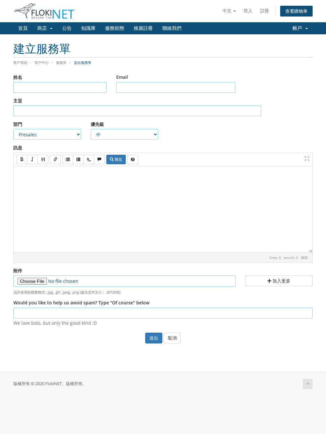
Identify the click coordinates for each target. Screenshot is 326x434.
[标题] (43, 159)
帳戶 (299, 28)
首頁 (23, 28)
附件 (17, 271)
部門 (17, 124)
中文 (228, 11)
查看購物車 (296, 11)
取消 (172, 338)
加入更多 (280, 281)
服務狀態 (114, 28)
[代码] (88, 159)
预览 (118, 159)
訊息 (17, 148)
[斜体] (32, 159)
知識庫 (88, 28)
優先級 (97, 124)
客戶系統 (20, 62)
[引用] (99, 159)
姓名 (17, 77)
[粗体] (22, 159)
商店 (43, 28)
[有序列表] (78, 159)
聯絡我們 (171, 28)
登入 (248, 11)
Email (122, 77)
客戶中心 (42, 62)
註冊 (264, 11)
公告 (67, 28)
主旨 (17, 101)
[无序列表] (67, 159)
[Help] (132, 159)
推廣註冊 (143, 28)
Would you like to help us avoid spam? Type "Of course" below (81, 303)
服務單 (61, 62)
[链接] (55, 159)
